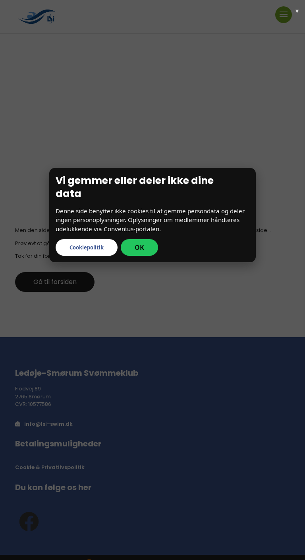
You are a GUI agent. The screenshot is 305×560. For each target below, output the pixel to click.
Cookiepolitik (86, 247)
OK (139, 247)
